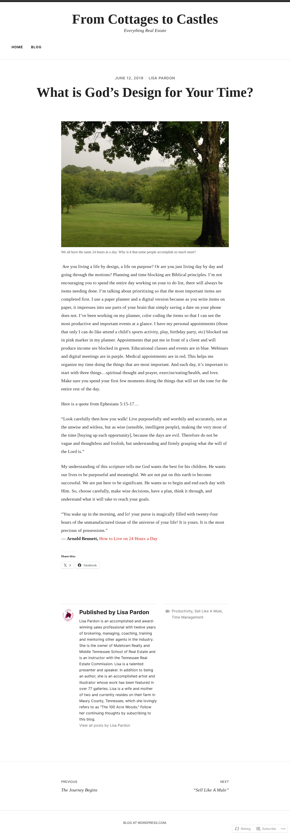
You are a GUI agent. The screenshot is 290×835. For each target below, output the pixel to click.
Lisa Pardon (162, 78)
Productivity (182, 611)
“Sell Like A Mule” (211, 786)
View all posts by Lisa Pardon (104, 725)
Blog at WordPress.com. (145, 823)
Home (17, 47)
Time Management (187, 617)
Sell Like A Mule (208, 611)
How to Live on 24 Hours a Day (128, 538)
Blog (36, 47)
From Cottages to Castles (145, 19)
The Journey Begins (79, 786)
